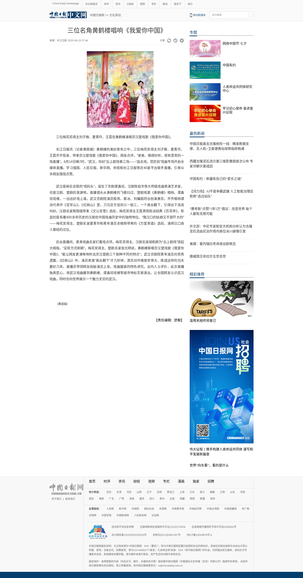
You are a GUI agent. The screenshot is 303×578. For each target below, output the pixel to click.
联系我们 (70, 499)
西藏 (182, 498)
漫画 (181, 481)
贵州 (162, 498)
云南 (172, 498)
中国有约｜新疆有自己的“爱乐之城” (216, 179)
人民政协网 (140, 515)
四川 (151, 498)
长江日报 (62, 40)
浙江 (202, 492)
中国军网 (106, 515)
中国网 (135, 508)
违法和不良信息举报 (123, 527)
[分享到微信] (169, 40)
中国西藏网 (230, 508)
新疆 (202, 498)
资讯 (117, 4)
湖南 (101, 498)
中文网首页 (91, 4)
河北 (129, 492)
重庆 (141, 498)
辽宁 (149, 492)
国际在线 (149, 508)
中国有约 (229, 65)
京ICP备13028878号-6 (199, 535)
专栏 (153, 4)
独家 (196, 481)
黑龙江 (170, 492)
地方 (190, 4)
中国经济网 (195, 508)
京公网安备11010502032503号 (129, 535)
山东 (232, 492)
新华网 (122, 508)
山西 (139, 492)
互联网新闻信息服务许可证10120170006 (163, 527)
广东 (111, 498)
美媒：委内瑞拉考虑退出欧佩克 (213, 244)
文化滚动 (115, 15)
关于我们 (56, 499)
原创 (165, 4)
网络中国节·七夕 (235, 43)
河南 (242, 492)
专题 (193, 32)
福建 (212, 492)
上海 (182, 492)
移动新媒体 (199, 15)
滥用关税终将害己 (203, 320)
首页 (92, 481)
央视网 (163, 508)
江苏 (192, 492)
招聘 (211, 481)
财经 (136, 481)
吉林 (159, 492)
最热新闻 (197, 134)
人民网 (110, 508)
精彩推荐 (197, 274)
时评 (106, 4)
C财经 (130, 4)
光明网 (92, 515)
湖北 (91, 498)
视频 (142, 4)
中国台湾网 (213, 508)
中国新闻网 (122, 515)
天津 (118, 492)
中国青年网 (178, 508)
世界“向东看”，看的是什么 (209, 465)
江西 (222, 492)
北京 (108, 492)
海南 (131, 498)
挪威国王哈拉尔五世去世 (208, 256)
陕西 (192, 498)
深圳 (212, 498)
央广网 (245, 508)
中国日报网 (97, 15)
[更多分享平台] (182, 40)
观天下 (177, 4)
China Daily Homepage (66, 3)
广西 (121, 498)
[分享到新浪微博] (175, 40)
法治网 (155, 515)
